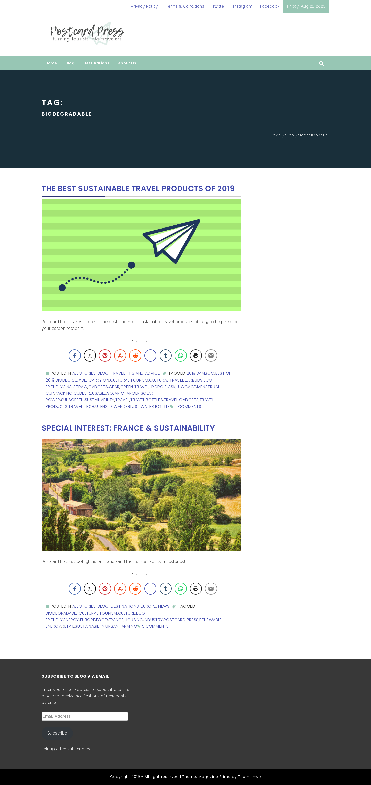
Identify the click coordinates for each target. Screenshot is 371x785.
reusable (97, 393)
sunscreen (72, 400)
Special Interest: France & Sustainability (128, 428)
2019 (191, 373)
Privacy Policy (144, 6)
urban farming (121, 626)
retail (68, 626)
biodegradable (72, 380)
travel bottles (146, 400)
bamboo (206, 373)
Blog (70, 63)
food (102, 620)
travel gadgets (181, 400)
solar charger (123, 393)
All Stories (84, 373)
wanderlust (127, 406)
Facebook (270, 6)
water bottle (155, 406)
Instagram (242, 6)
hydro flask (163, 387)
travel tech (81, 406)
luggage (186, 387)
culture (126, 613)
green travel (134, 387)
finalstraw (75, 387)
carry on (99, 380)
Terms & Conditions (185, 6)
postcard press (181, 620)
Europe (148, 606)
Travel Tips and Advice (135, 373)
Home (51, 63)
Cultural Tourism (129, 380)
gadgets (98, 387)
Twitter (218, 6)
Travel (122, 400)
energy (71, 620)
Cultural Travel (166, 380)
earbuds (194, 380)
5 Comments (155, 626)
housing (134, 620)
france (116, 620)
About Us (127, 63)
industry (153, 620)
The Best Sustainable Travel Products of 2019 (138, 188)
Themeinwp (249, 776)
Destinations (96, 63)
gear (114, 387)
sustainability (99, 400)
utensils (104, 406)
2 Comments (187, 406)
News (163, 606)
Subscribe (57, 733)
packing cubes (71, 393)
